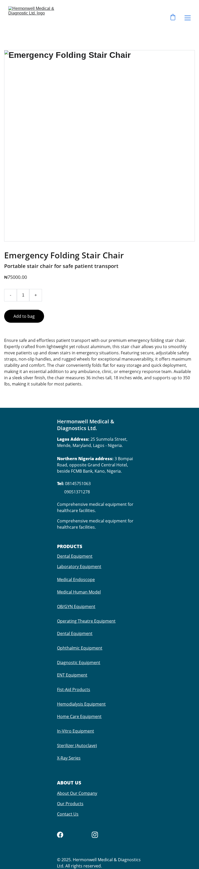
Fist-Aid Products (73, 689)
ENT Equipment (72, 675)
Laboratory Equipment (79, 566)
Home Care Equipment (79, 716)
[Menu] (187, 18)
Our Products (70, 803)
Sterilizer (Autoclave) (77, 745)
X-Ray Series (69, 758)
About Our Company (77, 793)
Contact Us (68, 814)
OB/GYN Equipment (76, 606)
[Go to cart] (172, 18)
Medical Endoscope (76, 579)
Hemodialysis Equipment (81, 704)
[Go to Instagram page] (95, 835)
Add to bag (24, 316)
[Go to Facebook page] (60, 835)
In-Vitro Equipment (75, 731)
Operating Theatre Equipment (86, 621)
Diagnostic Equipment (78, 662)
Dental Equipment (75, 556)
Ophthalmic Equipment (79, 648)
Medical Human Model (79, 592)
